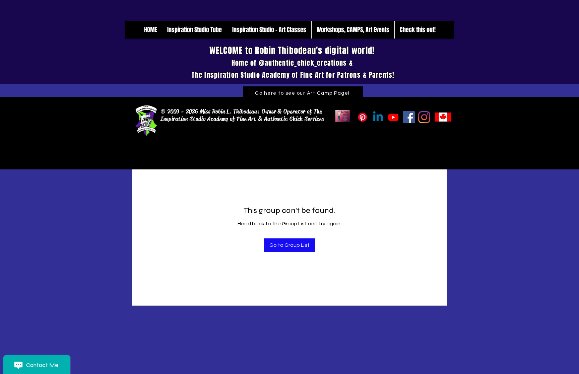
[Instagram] (424, 117)
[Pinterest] (363, 117)
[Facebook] (409, 117)
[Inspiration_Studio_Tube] (393, 117)
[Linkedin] (378, 117)
